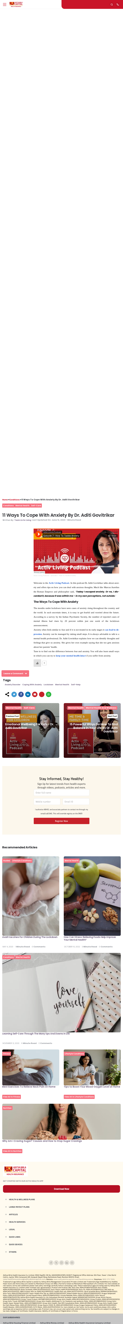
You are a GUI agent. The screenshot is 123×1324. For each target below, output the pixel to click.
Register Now (61, 820)
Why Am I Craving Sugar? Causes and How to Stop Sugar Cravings (42, 1141)
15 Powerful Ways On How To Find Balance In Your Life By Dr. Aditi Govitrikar (94, 728)
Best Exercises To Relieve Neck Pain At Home (29, 1086)
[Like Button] (37, 663)
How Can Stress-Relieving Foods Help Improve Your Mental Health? (90, 938)
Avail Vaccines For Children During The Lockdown (29, 937)
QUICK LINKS (14, 1237)
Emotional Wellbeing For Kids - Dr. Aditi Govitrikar (29, 726)
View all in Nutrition (12, 1151)
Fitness (6, 1053)
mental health (62, 684)
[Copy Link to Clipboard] (41, 694)
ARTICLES (13, 1214)
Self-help (76, 684)
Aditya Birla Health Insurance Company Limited (90, 1323)
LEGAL (12, 1229)
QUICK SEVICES (15, 1244)
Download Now (61, 1189)
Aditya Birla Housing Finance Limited (19, 1323)
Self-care (36, 505)
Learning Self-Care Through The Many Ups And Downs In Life (36, 1033)
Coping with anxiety (32, 684)
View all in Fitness (11, 1096)
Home (5, 499)
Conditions (14, 499)
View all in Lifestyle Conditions (79, 1096)
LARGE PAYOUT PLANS (19, 1207)
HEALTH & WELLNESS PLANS (22, 1199)
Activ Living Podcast (41, 575)
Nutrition (7, 1108)
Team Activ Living (22, 520)
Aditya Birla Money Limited (52, 1323)
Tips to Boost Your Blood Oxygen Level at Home (92, 1086)
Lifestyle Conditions (22, 860)
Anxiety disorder (12, 684)
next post (112, 716)
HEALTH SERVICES (17, 1222)
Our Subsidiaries (11, 1317)
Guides (6, 860)
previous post (12, 716)
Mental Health (22, 505)
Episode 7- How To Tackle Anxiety (63, 575)
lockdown (48, 684)
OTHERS (12, 1252)
